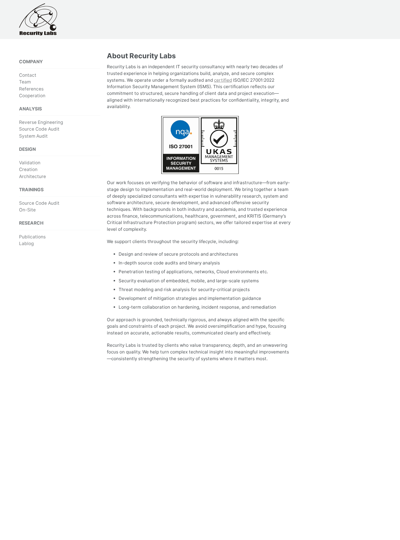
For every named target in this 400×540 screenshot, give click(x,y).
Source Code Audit (39, 129)
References (31, 89)
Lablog (26, 243)
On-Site (27, 210)
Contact (27, 75)
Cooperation (32, 95)
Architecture (32, 176)
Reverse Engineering (41, 122)
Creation (28, 169)
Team (25, 82)
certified (223, 80)
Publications (32, 236)
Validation (29, 162)
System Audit (33, 136)
